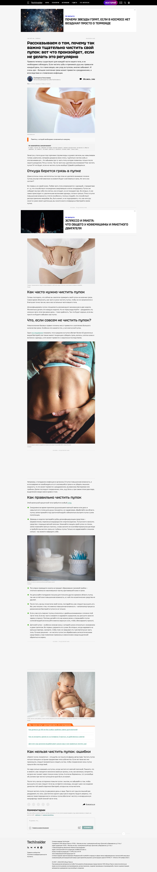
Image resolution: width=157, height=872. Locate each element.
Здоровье (38, 83)
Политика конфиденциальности (37, 854)
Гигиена (48, 83)
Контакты (30, 856)
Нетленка (32, 83)
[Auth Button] (129, 3)
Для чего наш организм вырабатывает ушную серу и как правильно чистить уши (58, 744)
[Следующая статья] (78, 834)
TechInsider (37, 2)
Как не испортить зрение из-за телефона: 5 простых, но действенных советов (56, 737)
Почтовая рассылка (121, 3)
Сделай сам (30, 38)
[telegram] (35, 847)
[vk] (31, 847)
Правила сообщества (33, 852)
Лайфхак (38, 38)
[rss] (28, 847)
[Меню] (28, 3)
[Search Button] (125, 3)
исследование (37, 333)
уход (69, 503)
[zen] (38, 847)
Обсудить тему (89, 79)
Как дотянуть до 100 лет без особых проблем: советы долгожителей (53, 730)
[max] (41, 847)
